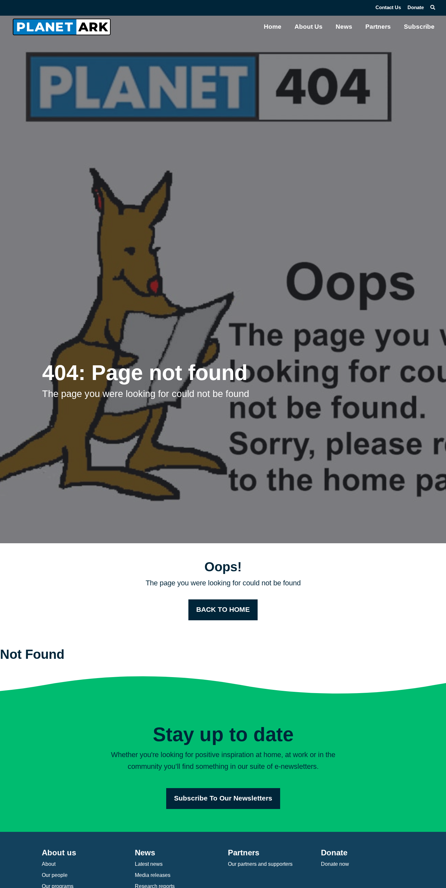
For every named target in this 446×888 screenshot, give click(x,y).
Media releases (152, 875)
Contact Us (388, 7)
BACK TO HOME (223, 609)
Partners (378, 26)
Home (272, 26)
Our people (55, 875)
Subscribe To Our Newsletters (223, 798)
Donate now (335, 864)
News (344, 26)
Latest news (149, 864)
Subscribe (419, 26)
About (49, 864)
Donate (415, 7)
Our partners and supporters (260, 864)
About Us (309, 26)
